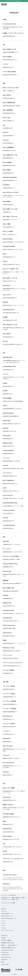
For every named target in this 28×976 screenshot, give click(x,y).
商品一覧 (3, 908)
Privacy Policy (4, 952)
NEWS (2, 962)
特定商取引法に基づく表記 (7, 942)
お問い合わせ (4, 935)
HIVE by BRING (5, 964)
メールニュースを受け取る (8, 895)
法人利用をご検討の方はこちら (8, 947)
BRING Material (5, 954)
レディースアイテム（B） (7, 930)
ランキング (4, 911)
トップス (3, 923)
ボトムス (3, 928)
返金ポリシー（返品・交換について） (10, 945)
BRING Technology (6, 957)
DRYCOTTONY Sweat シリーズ (8, 918)
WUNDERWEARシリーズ (7, 913)
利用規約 (3, 938)
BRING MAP (4, 959)
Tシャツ (3, 920)
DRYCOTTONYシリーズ (6, 916)
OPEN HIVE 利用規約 (6, 940)
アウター (3, 925)
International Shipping (7, 950)
